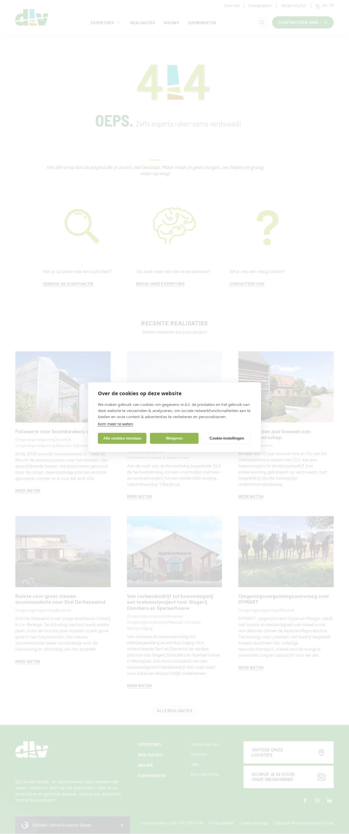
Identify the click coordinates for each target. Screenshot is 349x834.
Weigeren (174, 438)
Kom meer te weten (115, 423)
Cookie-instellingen (227, 438)
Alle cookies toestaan (122, 438)
